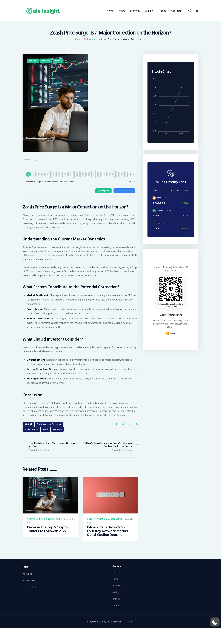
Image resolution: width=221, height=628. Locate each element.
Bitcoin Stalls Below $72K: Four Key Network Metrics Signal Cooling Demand (107, 531)
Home (77, 39)
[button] (214, 621)
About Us (27, 574)
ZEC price (57, 429)
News (58, 60)
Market (46, 60)
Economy (117, 585)
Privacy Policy (29, 581)
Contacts (117, 606)
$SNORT (28, 424)
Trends (58, 519)
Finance (41, 519)
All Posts (88, 39)
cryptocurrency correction (49, 424)
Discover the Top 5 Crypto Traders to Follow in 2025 (47, 529)
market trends (31, 429)
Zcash (45, 429)
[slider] (84, 174)
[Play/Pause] (28, 174)
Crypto (33, 60)
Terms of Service (31, 587)
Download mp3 (126, 190)
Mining (116, 592)
